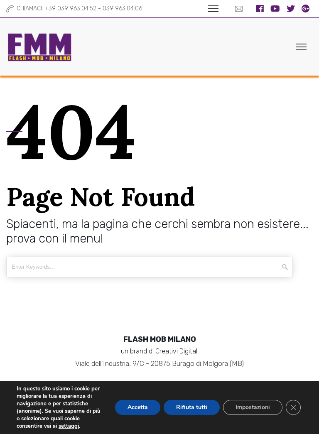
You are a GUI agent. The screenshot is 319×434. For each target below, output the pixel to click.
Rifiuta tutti (191, 407)
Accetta (138, 407)
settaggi (69, 426)
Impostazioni (253, 407)
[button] (237, 9)
